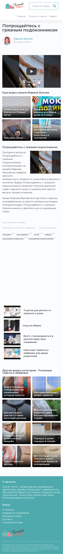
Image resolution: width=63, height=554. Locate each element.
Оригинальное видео (14, 222)
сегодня (8, 234)
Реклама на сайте (12, 516)
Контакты (7, 519)
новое (50, 234)
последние (24, 234)
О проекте (8, 509)
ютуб (38, 234)
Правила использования (15, 513)
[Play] (31, 71)
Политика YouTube (12, 522)
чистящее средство (14, 238)
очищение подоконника (41, 238)
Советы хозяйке (48, 227)
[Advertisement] (31, 273)
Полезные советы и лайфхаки (18, 227)
